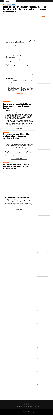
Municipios (17, 2)
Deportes (33, 2)
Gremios (36, 2)
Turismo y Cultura (28, 2)
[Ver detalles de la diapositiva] (44, 49)
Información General (22, 2)
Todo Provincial (8, 110)
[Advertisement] (43, 36)
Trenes (39, 2)
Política (15, 406)
